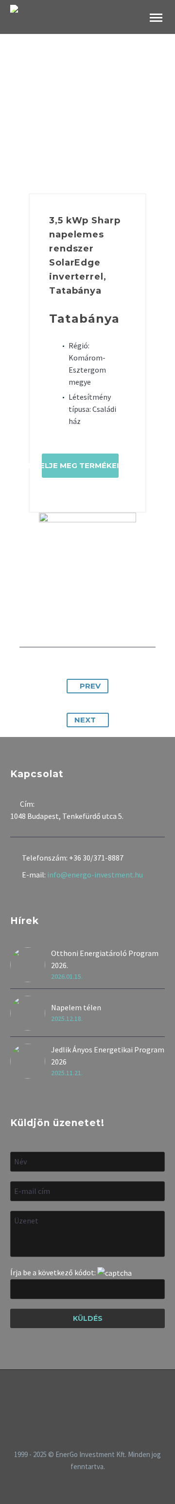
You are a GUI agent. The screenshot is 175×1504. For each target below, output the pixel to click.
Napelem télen (76, 1007)
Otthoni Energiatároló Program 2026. (104, 959)
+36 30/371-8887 (96, 857)
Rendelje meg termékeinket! (80, 465)
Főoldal (89, 31)
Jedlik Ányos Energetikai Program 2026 (107, 1055)
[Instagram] (87, 1396)
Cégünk (134, 31)
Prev (90, 685)
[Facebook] (75, 1396)
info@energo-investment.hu (95, 874)
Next (85, 719)
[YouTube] (100, 1396)
